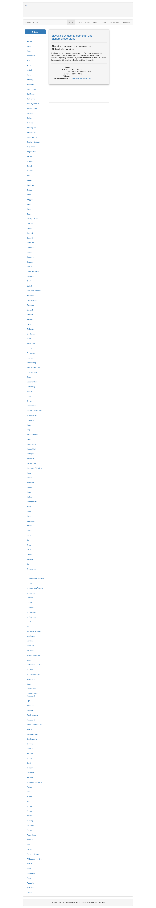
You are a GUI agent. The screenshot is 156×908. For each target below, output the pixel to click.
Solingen (30, 768)
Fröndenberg (31, 362)
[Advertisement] (89, 10)
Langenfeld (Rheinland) (35, 578)
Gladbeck (30, 391)
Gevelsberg (31, 386)
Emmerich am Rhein (34, 290)
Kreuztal (30, 559)
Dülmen (29, 267)
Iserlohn (30, 526)
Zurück (36, 32)
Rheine (29, 729)
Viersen (29, 806)
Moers (29, 660)
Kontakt (104, 22)
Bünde (29, 209)
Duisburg (30, 262)
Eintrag (95, 22)
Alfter (28, 60)
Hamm (29, 439)
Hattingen (30, 454)
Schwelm (30, 744)
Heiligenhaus (31, 463)
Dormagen (30, 247)
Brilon (29, 195)
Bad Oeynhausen (33, 103)
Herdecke (30, 482)
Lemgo (29, 583)
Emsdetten (30, 295)
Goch (29, 396)
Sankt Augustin (32, 734)
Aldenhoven (31, 55)
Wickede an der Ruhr (34, 859)
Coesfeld (30, 223)
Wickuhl (29, 864)
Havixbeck (30, 458)
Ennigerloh (30, 310)
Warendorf (30, 825)
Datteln (29, 228)
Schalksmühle (32, 739)
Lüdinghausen (32, 617)
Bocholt (29, 166)
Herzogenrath (32, 502)
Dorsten (29, 252)
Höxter (29, 516)
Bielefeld (30, 161)
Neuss (29, 684)
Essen (29, 338)
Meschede (30, 645)
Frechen (30, 358)
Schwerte (30, 748)
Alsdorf (29, 70)
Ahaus (29, 46)
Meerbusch (31, 636)
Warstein (30, 830)
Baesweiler (31, 113)
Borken (29, 180)
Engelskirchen (32, 300)
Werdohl (30, 840)
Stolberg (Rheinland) (34, 782)
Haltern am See (32, 434)
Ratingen (30, 710)
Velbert (29, 796)
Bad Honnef (31, 99)
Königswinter (31, 569)
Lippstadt (30, 597)
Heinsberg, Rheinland (34, 468)
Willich (29, 868)
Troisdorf (30, 787)
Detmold (30, 238)
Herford (29, 487)
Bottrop (29, 190)
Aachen (29, 41)
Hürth (29, 511)
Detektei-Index (31, 22)
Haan (29, 425)
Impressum (127, 22)
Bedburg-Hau (31, 132)
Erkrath (29, 324)
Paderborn (30, 705)
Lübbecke (30, 607)
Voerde (29, 811)
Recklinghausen (32, 715)
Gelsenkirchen (32, 382)
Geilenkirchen (32, 372)
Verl (28, 801)
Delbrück (30, 233)
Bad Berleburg (32, 89)
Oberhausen (31, 689)
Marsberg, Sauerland (34, 631)
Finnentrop (31, 353)
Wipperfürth (31, 873)
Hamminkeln (31, 444)
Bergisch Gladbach (33, 142)
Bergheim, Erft (32, 137)
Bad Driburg (31, 94)
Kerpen (29, 545)
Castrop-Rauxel (32, 219)
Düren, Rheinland (33, 271)
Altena (29, 75)
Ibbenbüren (31, 521)
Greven (29, 401)
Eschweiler (30, 329)
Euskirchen (31, 343)
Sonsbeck (30, 772)
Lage (28, 573)
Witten (29, 878)
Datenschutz (114, 22)
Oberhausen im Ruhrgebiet (32, 694)
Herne (29, 492)
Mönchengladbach (33, 674)
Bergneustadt (31, 151)
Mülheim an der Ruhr (34, 665)
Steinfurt (30, 777)
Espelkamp (31, 334)
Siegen (29, 758)
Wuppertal (30, 883)
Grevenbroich (32, 406)
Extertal (29, 348)
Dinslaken (30, 243)
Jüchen (29, 530)
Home (71, 22)
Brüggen (30, 199)
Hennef (29, 478)
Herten (29, 497)
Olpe (28, 700)
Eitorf (28, 281)
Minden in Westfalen (34, 655)
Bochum (30, 171)
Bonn (28, 175)
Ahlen (29, 51)
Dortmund (30, 257)
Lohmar (29, 602)
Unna (29, 792)
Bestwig (29, 156)
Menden (30, 641)
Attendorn (30, 84)
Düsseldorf (30, 276)
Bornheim (30, 185)
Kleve (29, 550)
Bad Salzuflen (32, 108)
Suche (87, 22)
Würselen (30, 888)
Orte (78, 22)
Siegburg (30, 753)
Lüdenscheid (31, 612)
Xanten (29, 892)
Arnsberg (30, 79)
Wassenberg (31, 835)
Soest (29, 763)
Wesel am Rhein (33, 854)
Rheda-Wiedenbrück (34, 724)
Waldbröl (30, 816)
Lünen (29, 621)
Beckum (30, 118)
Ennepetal (30, 305)
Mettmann (30, 650)
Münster (30, 669)
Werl (28, 844)
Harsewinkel (31, 449)
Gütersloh (30, 420)
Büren (29, 214)
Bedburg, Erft (31, 127)
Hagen (29, 430)
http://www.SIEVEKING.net (81, 78)
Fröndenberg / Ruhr (34, 367)
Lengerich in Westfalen (35, 588)
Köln (28, 564)
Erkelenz (30, 319)
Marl (28, 626)
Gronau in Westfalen (34, 410)
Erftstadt (30, 314)
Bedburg (30, 123)
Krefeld (29, 554)
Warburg (30, 820)
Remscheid (31, 720)
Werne (29, 849)
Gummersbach (32, 415)
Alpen (29, 65)
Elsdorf (29, 286)
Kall (28, 540)
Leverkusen (31, 593)
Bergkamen (31, 147)
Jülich (29, 535)
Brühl (28, 204)
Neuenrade (31, 679)
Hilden (29, 506)
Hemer (29, 473)
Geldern (30, 377)
